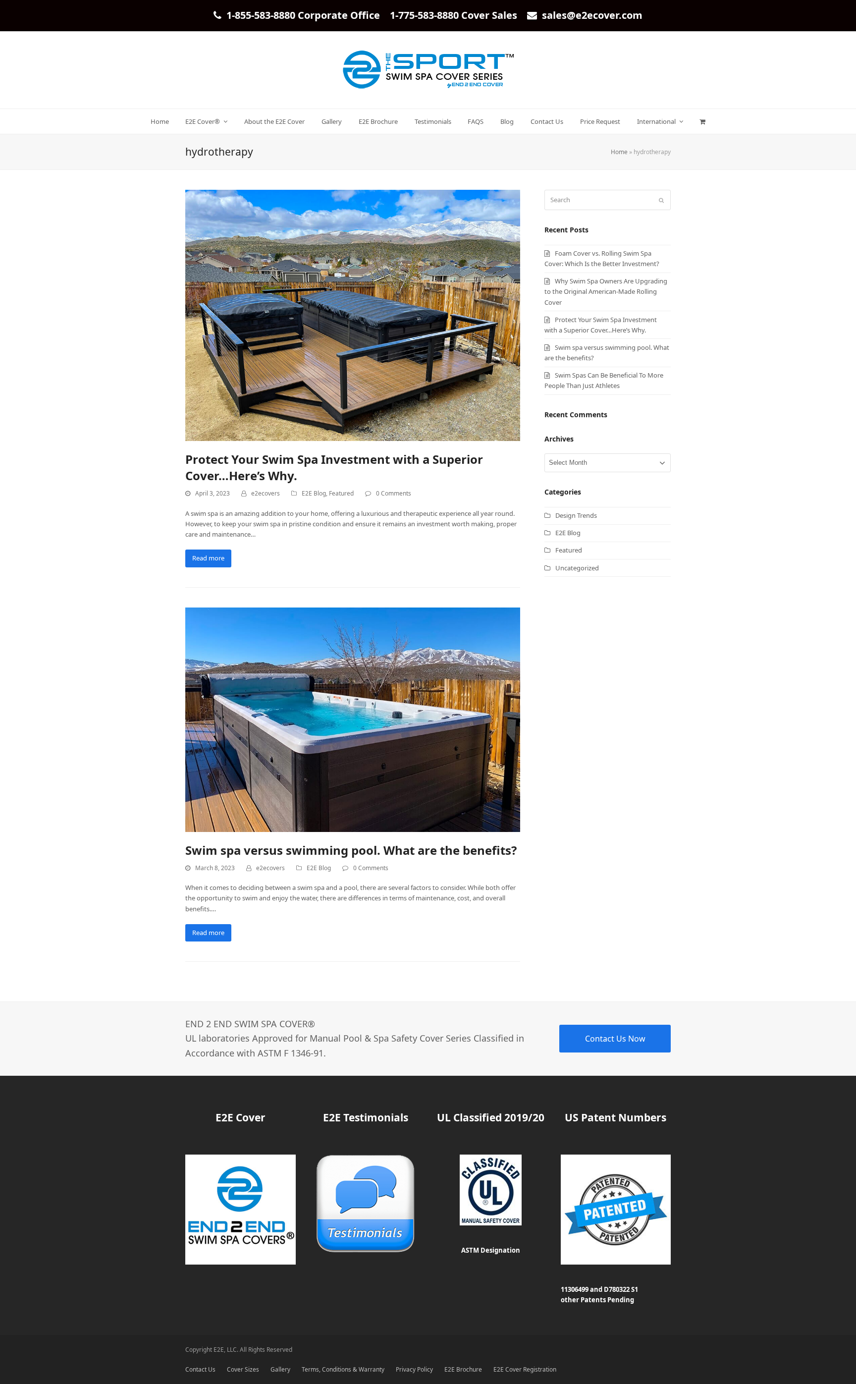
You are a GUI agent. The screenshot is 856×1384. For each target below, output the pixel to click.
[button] (702, 121)
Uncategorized (577, 567)
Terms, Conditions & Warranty (343, 1369)
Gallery (280, 1369)
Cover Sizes (243, 1369)
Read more (208, 558)
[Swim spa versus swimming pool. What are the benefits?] (352, 719)
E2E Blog (314, 493)
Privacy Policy (414, 1369)
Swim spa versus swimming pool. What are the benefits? (351, 850)
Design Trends (576, 515)
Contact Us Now (615, 1038)
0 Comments (393, 493)
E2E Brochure (463, 1369)
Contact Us (200, 1369)
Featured (341, 493)
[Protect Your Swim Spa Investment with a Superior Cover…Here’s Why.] (352, 314)
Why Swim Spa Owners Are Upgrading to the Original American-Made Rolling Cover (605, 291)
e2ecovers (265, 493)
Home (619, 152)
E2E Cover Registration (524, 1369)
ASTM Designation (490, 1250)
